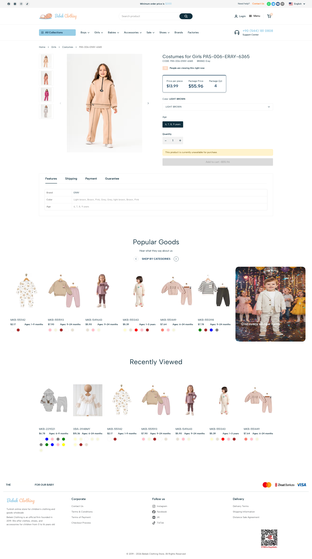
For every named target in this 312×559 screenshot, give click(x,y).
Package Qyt (215, 81)
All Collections (54, 32)
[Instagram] (21, 4)
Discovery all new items (260, 324)
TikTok (160, 522)
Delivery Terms (241, 506)
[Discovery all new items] (245, 331)
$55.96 (195, 86)
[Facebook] (8, 4)
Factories (193, 32)
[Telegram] (273, 4)
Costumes (67, 47)
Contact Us (258, 3)
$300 (168, 3)
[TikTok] (27, 4)
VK (158, 517)
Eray (208, 61)
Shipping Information (244, 511)
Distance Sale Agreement (246, 517)
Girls (97, 32)
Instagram (162, 506)
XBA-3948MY (81, 429)
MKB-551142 (18, 319)
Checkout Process (81, 522)
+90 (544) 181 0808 (258, 31)
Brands (179, 32)
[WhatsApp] (269, 4)
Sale (149, 32)
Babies (112, 32)
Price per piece (175, 81)
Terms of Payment (81, 517)
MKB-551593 (56, 319)
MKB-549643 (93, 319)
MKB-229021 (47, 429)
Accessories (131, 32)
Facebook (162, 511)
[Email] (282, 4)
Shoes (163, 32)
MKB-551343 (131, 319)
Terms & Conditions (82, 511)
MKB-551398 (206, 319)
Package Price (195, 81)
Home (42, 47)
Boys (83, 32)
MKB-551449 (168, 319)
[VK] (15, 4)
